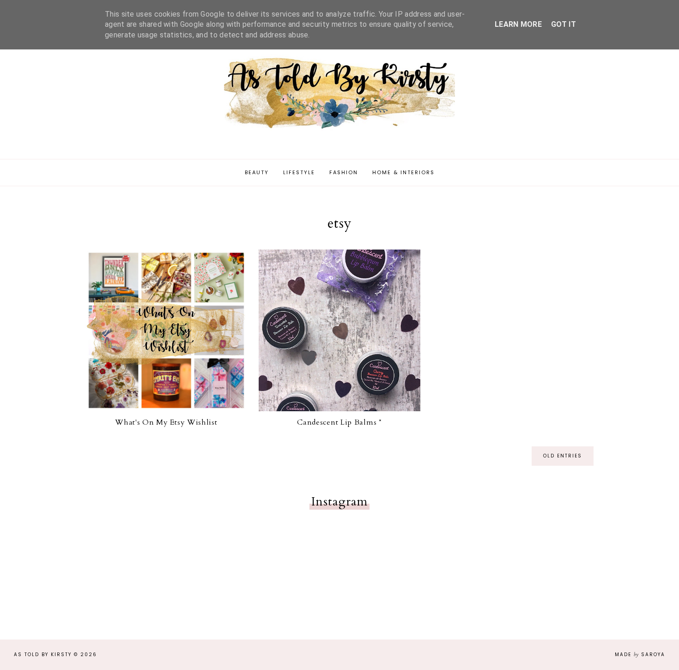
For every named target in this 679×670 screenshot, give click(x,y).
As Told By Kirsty (43, 654)
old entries (562, 455)
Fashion (343, 172)
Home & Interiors (403, 172)
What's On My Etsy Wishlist (166, 422)
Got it (563, 24)
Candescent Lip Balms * (339, 422)
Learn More (518, 24)
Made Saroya (640, 654)
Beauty (257, 172)
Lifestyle (299, 172)
